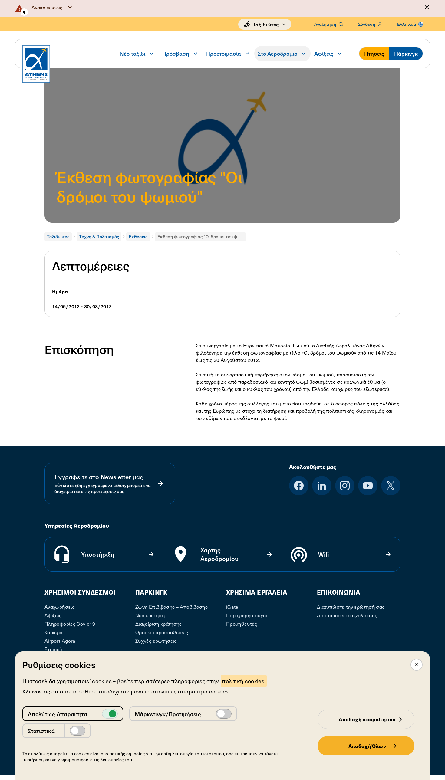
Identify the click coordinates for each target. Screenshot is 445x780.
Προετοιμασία (223, 53)
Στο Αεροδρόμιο (277, 53)
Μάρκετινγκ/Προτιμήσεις (168, 714)
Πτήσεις (374, 53)
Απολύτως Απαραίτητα (57, 714)
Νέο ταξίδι (132, 53)
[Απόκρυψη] (426, 7)
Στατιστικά (41, 731)
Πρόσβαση (175, 53)
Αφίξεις (324, 53)
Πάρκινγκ (406, 53)
